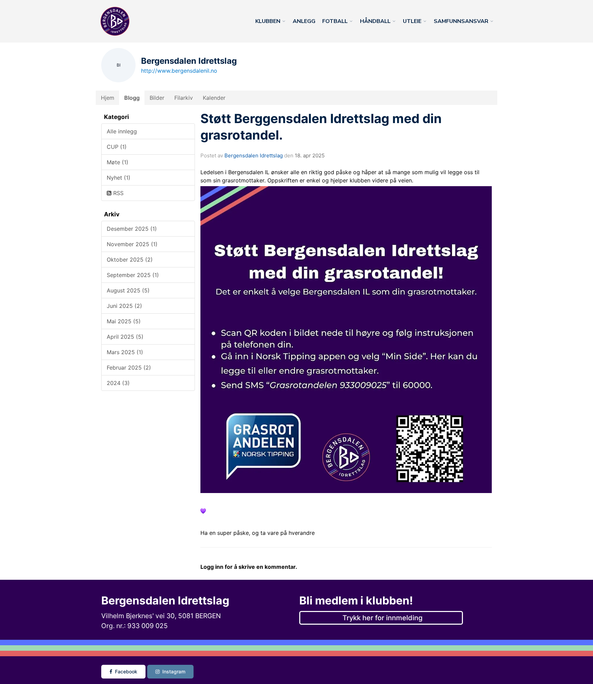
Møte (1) (117, 162)
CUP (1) (117, 146)
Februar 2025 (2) (129, 367)
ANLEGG (304, 21)
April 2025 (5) (125, 336)
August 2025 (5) (128, 290)
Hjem (107, 97)
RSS (118, 193)
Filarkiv (183, 97)
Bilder (157, 97)
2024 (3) (118, 383)
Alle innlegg (122, 131)
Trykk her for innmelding (382, 618)
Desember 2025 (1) (132, 228)
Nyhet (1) (118, 177)
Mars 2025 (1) (125, 352)
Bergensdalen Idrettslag (253, 155)
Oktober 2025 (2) (130, 259)
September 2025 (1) (133, 275)
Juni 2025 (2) (124, 305)
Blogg (132, 97)
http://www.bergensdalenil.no (179, 70)
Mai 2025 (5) (124, 321)
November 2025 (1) (132, 244)
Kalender (214, 97)
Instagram (173, 671)
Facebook (126, 671)
